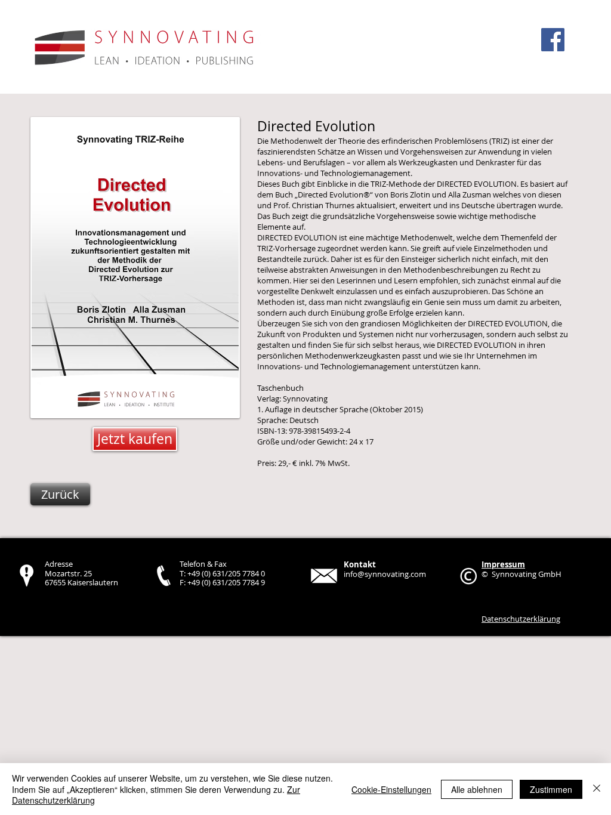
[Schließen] (597, 789)
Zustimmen (551, 789)
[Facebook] (552, 39)
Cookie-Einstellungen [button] (391, 789)
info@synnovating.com (385, 574)
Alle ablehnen (476, 789)
